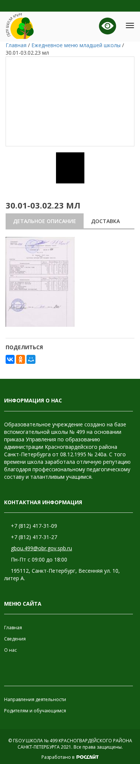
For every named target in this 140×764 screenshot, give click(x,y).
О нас (10, 650)
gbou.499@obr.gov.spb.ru (41, 548)
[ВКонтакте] (10, 359)
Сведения (15, 639)
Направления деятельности (35, 699)
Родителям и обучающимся (35, 710)
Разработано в (58, 757)
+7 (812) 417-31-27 (34, 537)
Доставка (105, 221)
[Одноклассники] (20, 359)
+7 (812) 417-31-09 (34, 525)
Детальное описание (44, 221)
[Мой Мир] (31, 359)
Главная (13, 627)
